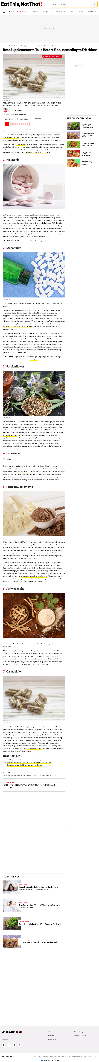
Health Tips (8, 785)
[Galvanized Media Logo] (8, 1056)
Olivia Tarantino (18, 114)
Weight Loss (47, 12)
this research (15, 555)
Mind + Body (91, 12)
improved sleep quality (40, 661)
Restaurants (60, 12)
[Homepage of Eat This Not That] (12, 1032)
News (11, 12)
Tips (35, 785)
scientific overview (38, 236)
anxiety (59, 737)
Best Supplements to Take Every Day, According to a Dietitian (29, 762)
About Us (51, 1032)
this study (45, 323)
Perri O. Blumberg (17, 110)
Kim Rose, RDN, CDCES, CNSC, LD (34, 429)
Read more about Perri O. (49, 775)
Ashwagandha (21, 144)
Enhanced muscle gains (11, 137)
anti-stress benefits (22, 471)
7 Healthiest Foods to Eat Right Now (37, 152)
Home (5, 46)
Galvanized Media (48, 1056)
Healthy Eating (22, 12)
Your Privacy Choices (52, 1061)
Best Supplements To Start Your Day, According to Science (27, 760)
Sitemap (51, 1036)
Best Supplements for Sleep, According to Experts (32, 241)
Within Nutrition (29, 225)
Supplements (26, 785)
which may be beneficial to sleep (52, 651)
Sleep (17, 785)
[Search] (93, 4)
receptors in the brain (34, 748)
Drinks (80, 12)
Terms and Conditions (81, 1036)
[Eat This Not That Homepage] (21, 4)
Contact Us (52, 1039)
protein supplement (9, 545)
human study (7, 440)
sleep (30, 134)
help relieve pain (42, 745)
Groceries (35, 12)
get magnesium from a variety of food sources (32, 325)
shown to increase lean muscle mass (34, 576)
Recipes (71, 12)
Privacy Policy (78, 1032)
